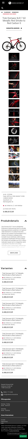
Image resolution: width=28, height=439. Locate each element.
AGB (2, 423)
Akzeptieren (23, 436)
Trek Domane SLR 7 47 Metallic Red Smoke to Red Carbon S (13, 274)
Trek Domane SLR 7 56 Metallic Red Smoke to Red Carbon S (13, 334)
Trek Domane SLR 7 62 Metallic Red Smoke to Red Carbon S (13, 365)
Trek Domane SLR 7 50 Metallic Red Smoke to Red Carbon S (13, 289)
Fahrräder (7, 12)
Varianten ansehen (13, 28)
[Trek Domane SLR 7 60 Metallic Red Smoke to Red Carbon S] (14, 42)
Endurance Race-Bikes (9, 14)
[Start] (2, 12)
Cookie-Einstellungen (14, 433)
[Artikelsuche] (2, 8)
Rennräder (15, 12)
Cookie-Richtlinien (14, 431)
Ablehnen (23, 433)
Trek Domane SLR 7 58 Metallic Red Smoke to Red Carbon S (13, 349)
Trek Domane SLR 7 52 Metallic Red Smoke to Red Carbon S (13, 304)
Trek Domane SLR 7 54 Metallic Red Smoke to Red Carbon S (13, 319)
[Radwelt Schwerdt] (17, 3)
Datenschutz (4, 421)
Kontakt (3, 420)
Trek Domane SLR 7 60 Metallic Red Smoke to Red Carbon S (14, 21)
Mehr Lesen (14, 253)
